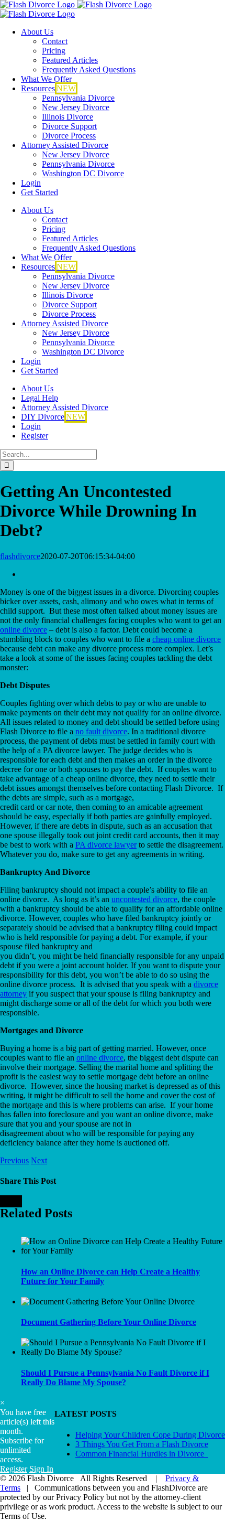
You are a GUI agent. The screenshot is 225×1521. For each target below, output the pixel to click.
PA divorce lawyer (106, 844)
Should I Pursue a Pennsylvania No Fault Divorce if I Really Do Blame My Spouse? (115, 1377)
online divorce (23, 629)
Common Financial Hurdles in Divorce (141, 1453)
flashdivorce (20, 556)
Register (13, 1468)
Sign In (41, 1468)
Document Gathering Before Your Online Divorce (108, 1322)
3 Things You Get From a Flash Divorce (141, 1444)
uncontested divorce (144, 899)
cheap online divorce (186, 639)
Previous (14, 1160)
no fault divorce (101, 731)
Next (39, 1160)
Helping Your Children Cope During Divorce (150, 1434)
